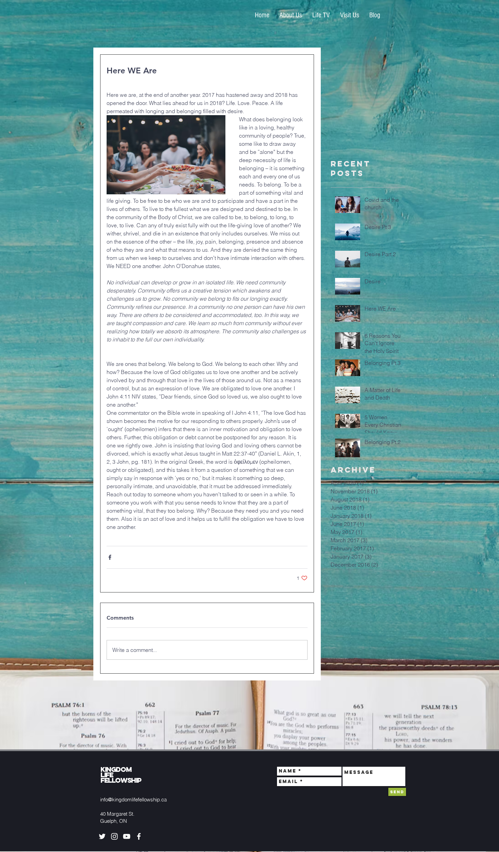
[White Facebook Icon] (138, 836)
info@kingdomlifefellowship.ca (133, 799)
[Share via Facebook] (110, 557)
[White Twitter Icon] (102, 836)
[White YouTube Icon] (126, 836)
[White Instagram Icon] (114, 836)
